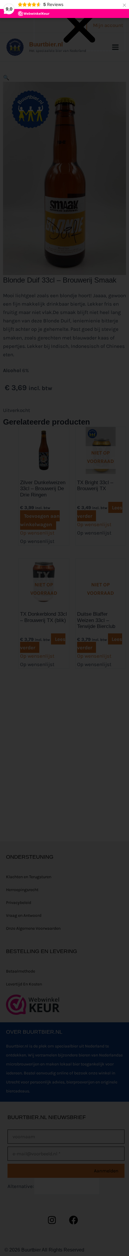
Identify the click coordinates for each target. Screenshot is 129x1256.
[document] (64, 628)
